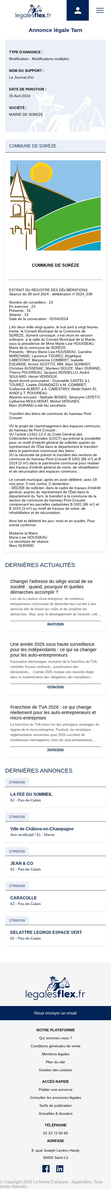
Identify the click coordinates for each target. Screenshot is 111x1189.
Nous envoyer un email (55, 1013)
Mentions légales (55, 1054)
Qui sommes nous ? (55, 1038)
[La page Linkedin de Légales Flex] (62, 1171)
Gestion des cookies (55, 1070)
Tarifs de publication (55, 1105)
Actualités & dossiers (56, 1113)
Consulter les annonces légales (55, 1097)
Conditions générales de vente (56, 1046)
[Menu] (100, 10)
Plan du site (55, 1062)
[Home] (55, 988)
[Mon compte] (78, 10)
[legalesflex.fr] (33, 10)
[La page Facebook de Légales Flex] (49, 1171)
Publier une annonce (56, 1089)
